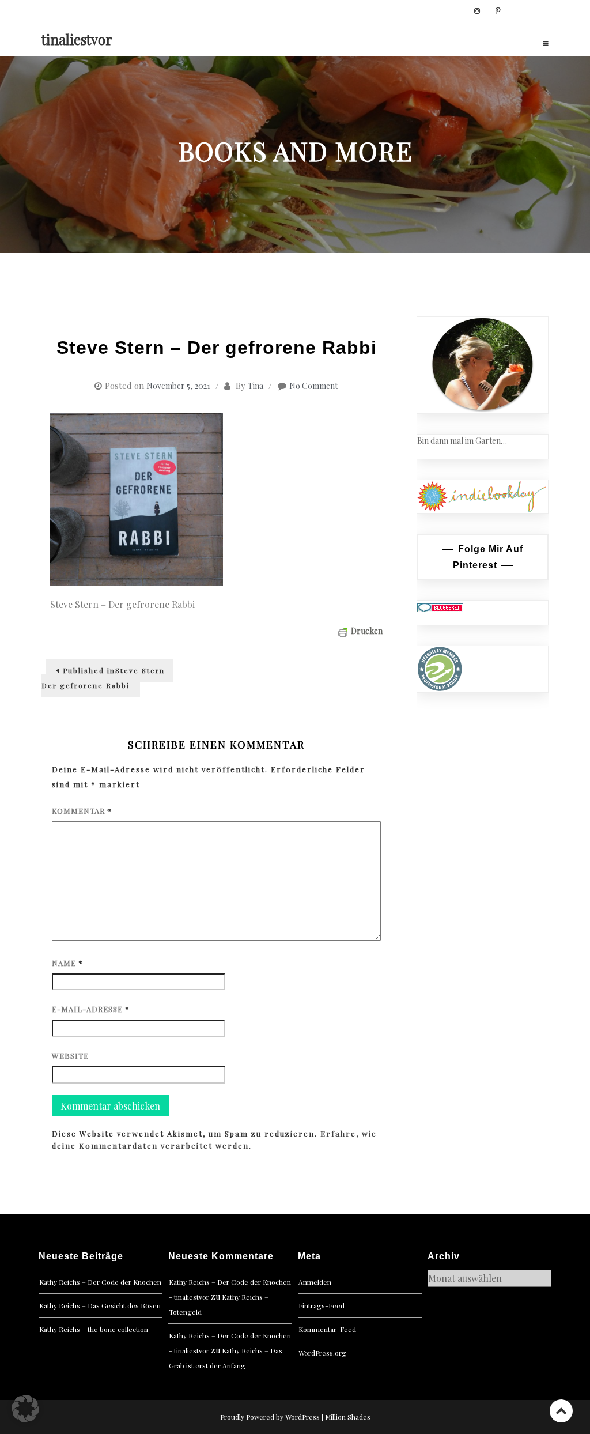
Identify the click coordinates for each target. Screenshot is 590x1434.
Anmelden (314, 1281)
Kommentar (82, 811)
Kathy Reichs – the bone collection (93, 1329)
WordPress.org (322, 1352)
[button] (25, 1408)
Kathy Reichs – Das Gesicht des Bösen (100, 1305)
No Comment (313, 385)
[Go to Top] (561, 1411)
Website (70, 1056)
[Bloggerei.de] (440, 606)
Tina (255, 385)
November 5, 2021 (178, 385)
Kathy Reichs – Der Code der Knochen (100, 1281)
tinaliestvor (76, 39)
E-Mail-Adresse (91, 1009)
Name (67, 963)
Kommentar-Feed (327, 1329)
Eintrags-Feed (321, 1305)
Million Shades (347, 1416)
